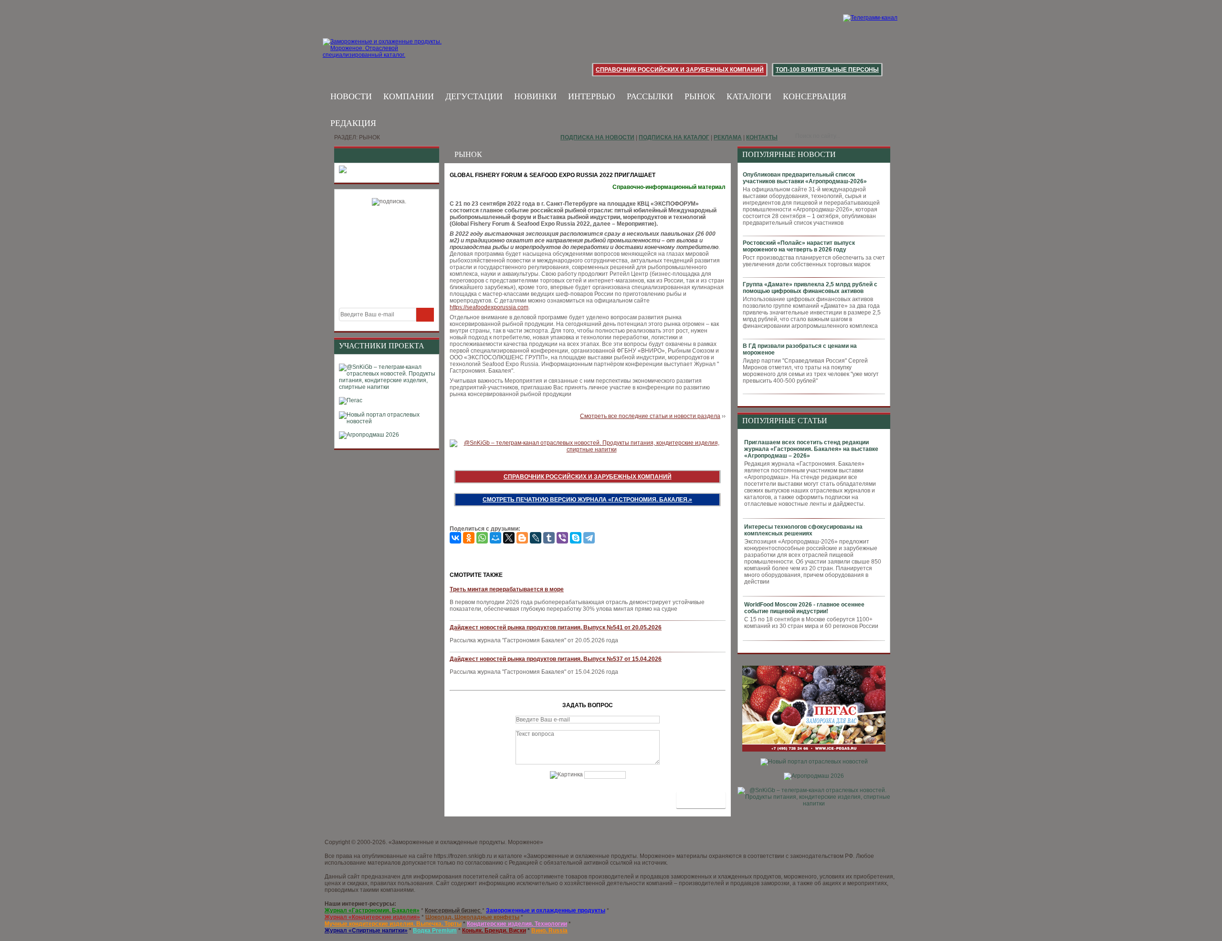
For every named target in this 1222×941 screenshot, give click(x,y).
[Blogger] (522, 538)
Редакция (353, 123)
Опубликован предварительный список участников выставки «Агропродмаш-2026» (805, 178)
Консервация (814, 96)
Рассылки (650, 96)
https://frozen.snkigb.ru (463, 856)
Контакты (762, 137)
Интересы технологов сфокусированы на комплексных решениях (803, 530)
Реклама (728, 137)
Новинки (535, 96)
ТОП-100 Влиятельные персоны (827, 69)
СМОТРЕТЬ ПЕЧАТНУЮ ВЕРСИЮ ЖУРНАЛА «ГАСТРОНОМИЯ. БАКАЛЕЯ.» (587, 499)
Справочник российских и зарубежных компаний (680, 69)
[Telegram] (589, 538)
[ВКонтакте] (455, 538)
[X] (509, 538)
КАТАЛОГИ (749, 96)
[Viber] (562, 538)
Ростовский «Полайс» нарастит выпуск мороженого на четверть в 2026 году (799, 246)
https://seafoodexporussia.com (489, 307)
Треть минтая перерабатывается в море (507, 589)
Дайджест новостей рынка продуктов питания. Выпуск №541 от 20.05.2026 (556, 627)
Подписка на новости (597, 137)
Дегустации (474, 96)
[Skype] (575, 538)
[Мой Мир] (495, 538)
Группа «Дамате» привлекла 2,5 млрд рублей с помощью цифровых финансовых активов (810, 287)
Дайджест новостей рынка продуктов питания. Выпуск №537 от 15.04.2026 (556, 659)
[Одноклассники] (468, 538)
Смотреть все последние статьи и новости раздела (650, 416)
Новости (351, 96)
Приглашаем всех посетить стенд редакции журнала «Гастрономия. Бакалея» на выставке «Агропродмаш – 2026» (811, 449)
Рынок (700, 96)
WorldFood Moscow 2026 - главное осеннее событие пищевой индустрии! (804, 608)
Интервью (591, 96)
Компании (408, 96)
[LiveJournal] (535, 538)
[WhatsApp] (482, 538)
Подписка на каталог (674, 137)
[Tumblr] (549, 538)
